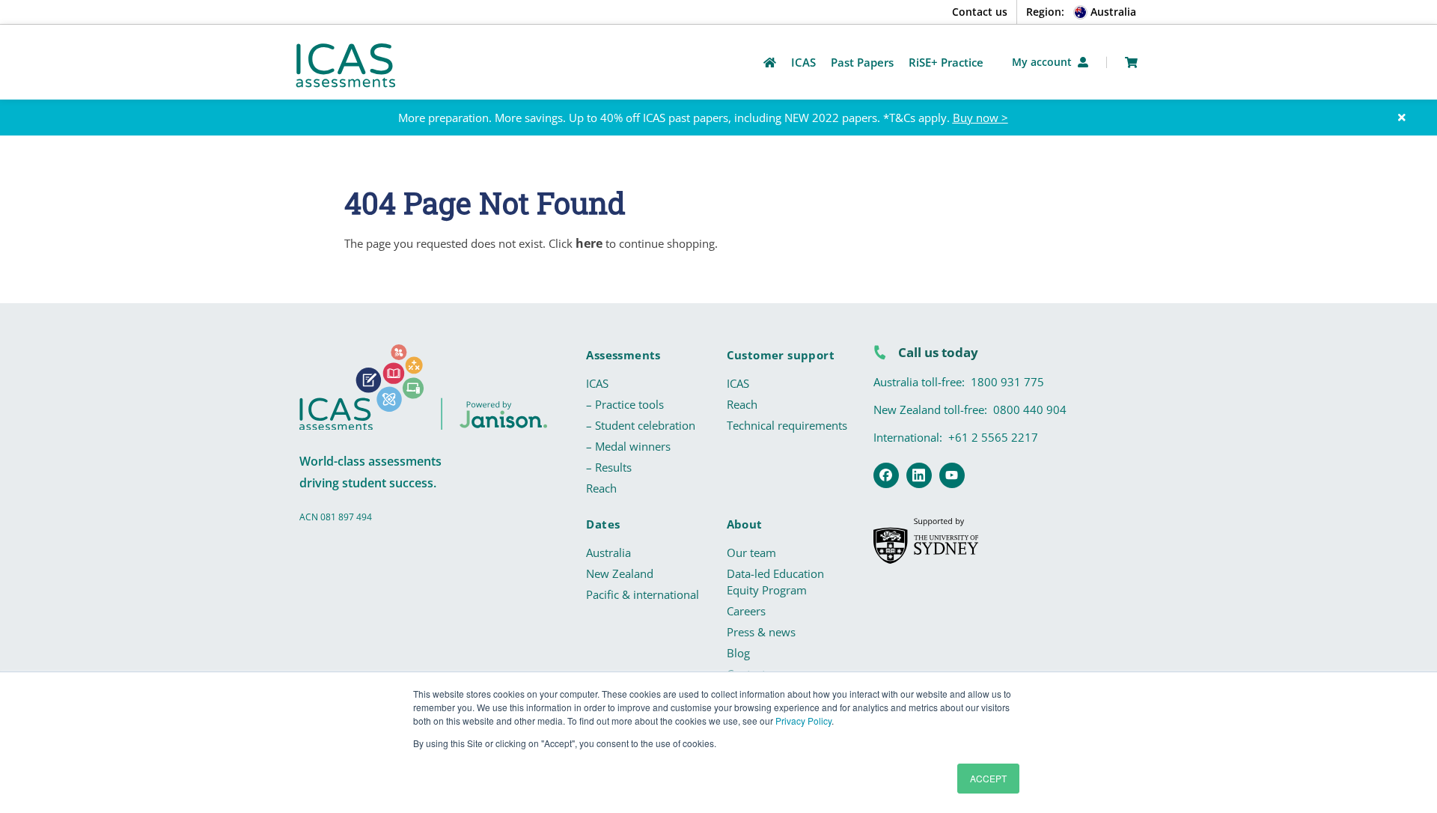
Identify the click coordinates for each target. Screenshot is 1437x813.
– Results (609, 467)
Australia (608, 552)
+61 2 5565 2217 (993, 437)
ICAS (597, 383)
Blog (738, 652)
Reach (601, 488)
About (745, 524)
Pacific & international (642, 594)
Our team (751, 552)
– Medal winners (628, 446)
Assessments (623, 354)
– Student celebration (640, 425)
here (589, 243)
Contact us (979, 11)
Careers (746, 610)
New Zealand (619, 573)
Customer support (781, 354)
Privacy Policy (803, 720)
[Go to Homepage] (770, 62)
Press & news (761, 631)
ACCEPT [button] (988, 778)
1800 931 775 (1007, 381)
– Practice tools (625, 404)
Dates (603, 524)
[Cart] (1131, 62)
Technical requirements (787, 425)
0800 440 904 (1030, 409)
